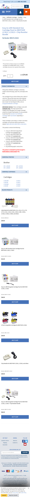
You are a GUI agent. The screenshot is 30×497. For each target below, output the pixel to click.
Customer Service (5, 440)
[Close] (28, 488)
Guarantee (5, 445)
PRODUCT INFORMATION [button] (8, 86)
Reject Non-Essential (13, 495)
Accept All (4, 495)
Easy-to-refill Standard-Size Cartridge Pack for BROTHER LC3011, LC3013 (12, 249)
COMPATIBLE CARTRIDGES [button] (8, 172)
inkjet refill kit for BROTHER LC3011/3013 (16, 124)
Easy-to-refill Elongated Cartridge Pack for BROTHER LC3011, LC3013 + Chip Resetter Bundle (14, 402)
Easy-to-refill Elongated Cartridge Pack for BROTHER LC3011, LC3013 (14, 288)
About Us (15, 440)
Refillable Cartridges (12, 17)
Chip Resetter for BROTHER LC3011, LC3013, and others (14, 363)
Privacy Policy (15, 492)
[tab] (15, 86)
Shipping (5, 442)
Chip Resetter (13, 116)
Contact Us (15, 442)
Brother (20, 17)
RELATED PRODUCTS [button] (7, 190)
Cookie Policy (23, 492)
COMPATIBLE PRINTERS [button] (8, 157)
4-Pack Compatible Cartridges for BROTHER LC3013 (14, 325)
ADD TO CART (15, 81)
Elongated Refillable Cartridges (10, 103)
